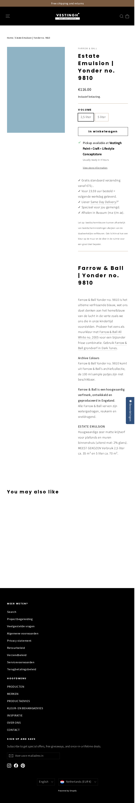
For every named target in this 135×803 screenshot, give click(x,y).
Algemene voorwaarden (22, 633)
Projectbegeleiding (20, 619)
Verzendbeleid (17, 655)
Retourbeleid (16, 648)
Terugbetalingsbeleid (21, 669)
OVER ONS (14, 723)
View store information (95, 168)
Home (10, 37)
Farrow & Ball (87, 48)
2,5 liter (86, 117)
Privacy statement (19, 641)
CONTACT (13, 730)
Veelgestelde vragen (21, 626)
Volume (85, 110)
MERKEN (13, 694)
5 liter (102, 117)
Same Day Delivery (103, 202)
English (43, 782)
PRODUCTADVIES (18, 701)
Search (11, 612)
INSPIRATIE (15, 715)
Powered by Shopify (67, 790)
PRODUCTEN (15, 687)
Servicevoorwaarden (20, 662)
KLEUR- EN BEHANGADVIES (25, 708)
